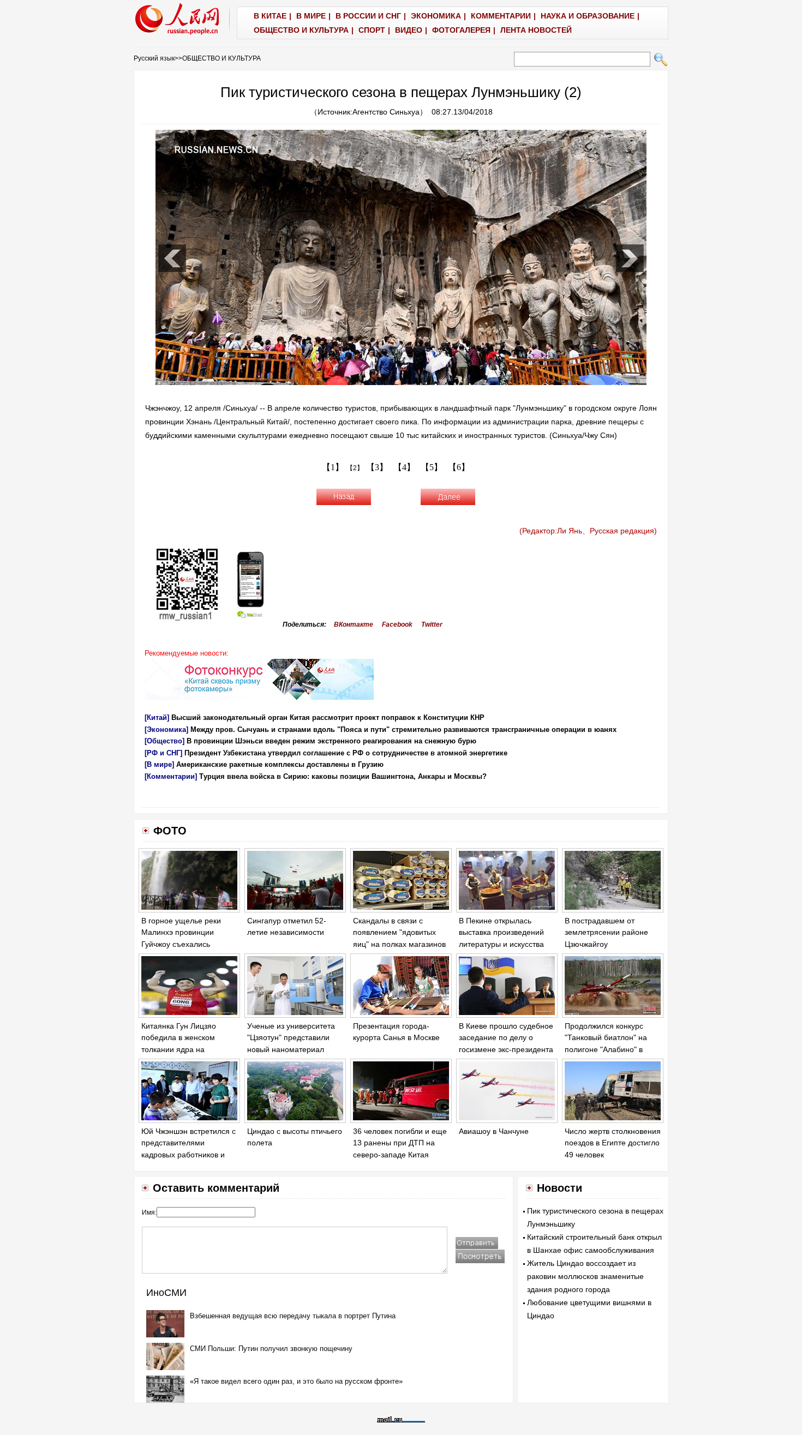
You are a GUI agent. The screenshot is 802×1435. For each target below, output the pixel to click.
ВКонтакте (353, 624)
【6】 (459, 467)
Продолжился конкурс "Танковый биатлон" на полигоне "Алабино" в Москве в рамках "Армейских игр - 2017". (607, 1049)
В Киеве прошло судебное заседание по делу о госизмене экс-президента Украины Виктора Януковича (506, 1049)
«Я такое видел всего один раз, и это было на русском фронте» (296, 1381)
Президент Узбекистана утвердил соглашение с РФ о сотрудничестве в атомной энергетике (345, 753)
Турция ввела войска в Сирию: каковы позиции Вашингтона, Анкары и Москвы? (343, 776)
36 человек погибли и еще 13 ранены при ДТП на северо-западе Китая (400, 1143)
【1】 (333, 467)
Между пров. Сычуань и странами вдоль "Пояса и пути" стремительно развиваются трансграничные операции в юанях (403, 729)
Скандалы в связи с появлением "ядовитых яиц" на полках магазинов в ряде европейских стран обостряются (399, 944)
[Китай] (157, 717)
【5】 (431, 467)
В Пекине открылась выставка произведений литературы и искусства (501, 932)
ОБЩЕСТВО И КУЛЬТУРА (221, 58)
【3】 (377, 467)
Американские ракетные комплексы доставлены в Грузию (280, 764)
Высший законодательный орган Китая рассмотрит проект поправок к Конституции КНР (327, 717)
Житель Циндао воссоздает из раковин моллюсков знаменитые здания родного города (585, 1276)
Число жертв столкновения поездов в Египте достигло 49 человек (613, 1143)
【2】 (354, 468)
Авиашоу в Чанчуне (494, 1131)
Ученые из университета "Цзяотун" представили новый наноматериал (291, 1038)
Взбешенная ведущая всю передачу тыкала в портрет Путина (293, 1316)
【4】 (404, 467)
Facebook (397, 624)
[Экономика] (166, 729)
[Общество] (164, 741)
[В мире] (159, 764)
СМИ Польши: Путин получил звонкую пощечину (271, 1348)
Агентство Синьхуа (386, 111)
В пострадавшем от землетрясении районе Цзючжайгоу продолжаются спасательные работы (606, 944)
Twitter (431, 624)
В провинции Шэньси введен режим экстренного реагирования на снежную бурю (331, 741)
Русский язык (154, 58)
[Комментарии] (171, 776)
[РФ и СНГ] (163, 753)
